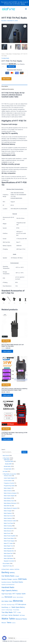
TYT (14, 612)
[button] (25, 26)
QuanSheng (5, 607)
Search (3, 449)
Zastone (13, 622)
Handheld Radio (8, 587)
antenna (12, 569)
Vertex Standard (13, 615)
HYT (14, 594)
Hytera (18, 594)
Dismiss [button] (23, 4)
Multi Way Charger (11, 604)
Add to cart (11, 66)
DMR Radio (22, 579)
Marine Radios (20, 597)
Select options (7, 351)
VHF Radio (22, 615)
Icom (23, 594)
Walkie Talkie (8, 618)
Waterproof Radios (21, 619)
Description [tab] (5, 86)
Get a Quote (6, 78)
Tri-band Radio (16, 609)
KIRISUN (14, 597)
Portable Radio (16, 54)
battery (12, 572)
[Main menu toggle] (25, 8)
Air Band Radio (5, 569)
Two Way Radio (7, 612)
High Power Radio (7, 594)
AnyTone (16, 569)
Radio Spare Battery (18, 607)
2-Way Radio (8, 54)
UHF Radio (5, 615)
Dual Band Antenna (6, 582)
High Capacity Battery (9, 590)
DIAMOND (15, 579)
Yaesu (9, 622)
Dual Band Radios (17, 582)
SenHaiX (3, 609)
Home (3, 54)
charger (17, 576)
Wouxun (4, 622)
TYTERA (19, 612)
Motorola (18, 600)
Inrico (3, 597)
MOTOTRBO (4, 604)
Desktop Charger (7, 579)
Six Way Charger (9, 609)
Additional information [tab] (8, 89)
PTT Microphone (20, 604)
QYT (10, 607)
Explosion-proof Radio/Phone (8, 584)
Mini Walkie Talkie (7, 601)
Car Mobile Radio (8, 576)
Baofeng (5, 572)
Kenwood (8, 597)
